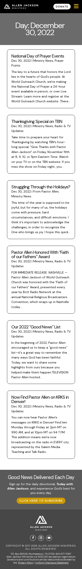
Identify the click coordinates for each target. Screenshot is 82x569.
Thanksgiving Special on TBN (36, 121)
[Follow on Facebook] (33, 538)
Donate (62, 6)
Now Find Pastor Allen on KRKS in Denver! (40, 399)
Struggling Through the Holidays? (40, 187)
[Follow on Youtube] (49, 538)
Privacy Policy (25, 562)
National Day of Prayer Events (37, 56)
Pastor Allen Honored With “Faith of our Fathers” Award (40, 254)
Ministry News (43, 61)
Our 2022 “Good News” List (35, 327)
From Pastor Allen (46, 191)
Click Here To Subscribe (41, 500)
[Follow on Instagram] (41, 538)
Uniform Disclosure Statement (52, 562)
